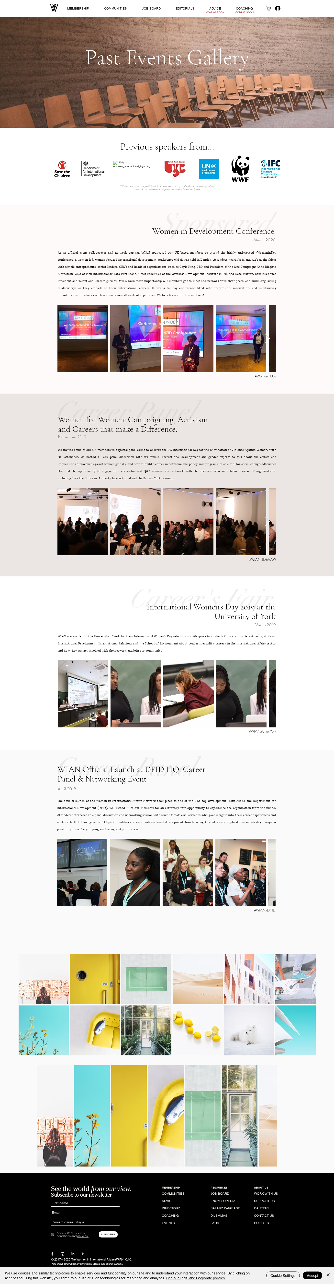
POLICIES (261, 1223)
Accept (312, 1275)
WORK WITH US (266, 1193)
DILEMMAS (219, 1215)
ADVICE (168, 1201)
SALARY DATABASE (225, 1208)
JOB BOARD (220, 1193)
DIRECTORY (171, 1208)
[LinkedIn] (73, 1254)
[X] (83, 1254)
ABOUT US (261, 1187)
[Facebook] (52, 1254)
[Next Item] (267, 338)
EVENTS (168, 1223)
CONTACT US (264, 1215)
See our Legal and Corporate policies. (196, 1277)
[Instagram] (62, 1254)
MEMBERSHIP (171, 1187)
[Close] (328, 1275)
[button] (269, 8)
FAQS (215, 1223)
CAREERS (261, 1208)
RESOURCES (219, 1187)
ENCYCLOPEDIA (223, 1201)
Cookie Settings (283, 1275)
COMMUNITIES (173, 1193)
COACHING (170, 1215)
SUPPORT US (264, 1201)
